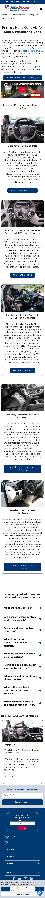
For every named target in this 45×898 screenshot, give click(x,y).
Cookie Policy (13, 884)
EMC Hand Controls (22, 370)
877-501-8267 (14, 837)
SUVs (3, 53)
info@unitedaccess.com (18, 842)
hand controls (24, 61)
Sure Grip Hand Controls (22, 190)
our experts (34, 66)
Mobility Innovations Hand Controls (22, 468)
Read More (9, 776)
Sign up (22, 828)
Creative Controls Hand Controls (22, 567)
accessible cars (27, 51)
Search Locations (22, 802)
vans (13, 53)
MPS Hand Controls (22, 275)
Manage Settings (22, 894)
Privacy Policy (26, 884)
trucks (39, 51)
